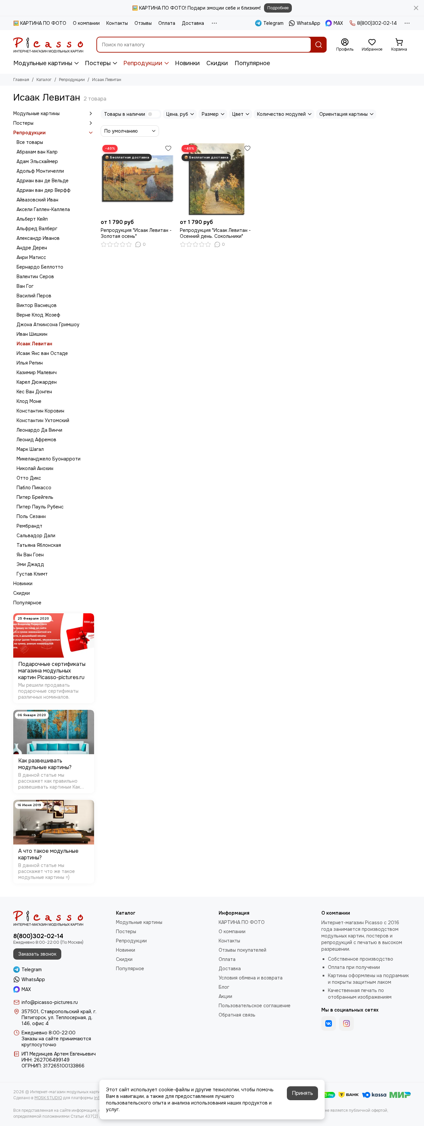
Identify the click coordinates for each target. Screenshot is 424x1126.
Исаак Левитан (34, 344)
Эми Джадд (30, 564)
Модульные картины (42, 63)
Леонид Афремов (36, 440)
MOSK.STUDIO (48, 1098)
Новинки (187, 63)
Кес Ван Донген (34, 392)
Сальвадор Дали (36, 536)
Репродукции (142, 63)
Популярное (252, 63)
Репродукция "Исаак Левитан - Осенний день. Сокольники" (215, 233)
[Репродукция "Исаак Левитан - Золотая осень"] (137, 179)
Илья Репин (30, 363)
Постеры (98, 63)
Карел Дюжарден (37, 382)
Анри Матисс (31, 257)
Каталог (44, 79)
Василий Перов (34, 296)
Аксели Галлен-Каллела (43, 209)
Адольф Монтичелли (40, 171)
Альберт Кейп (32, 219)
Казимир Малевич (37, 372)
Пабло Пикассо (34, 488)
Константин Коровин (40, 411)
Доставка (193, 23)
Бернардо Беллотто (40, 267)
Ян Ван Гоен (30, 555)
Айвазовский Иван (37, 200)
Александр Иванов (38, 238)
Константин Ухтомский (43, 420)
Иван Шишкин (32, 334)
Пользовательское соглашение (255, 1006)
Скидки (217, 63)
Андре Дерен (32, 248)
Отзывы (143, 23)
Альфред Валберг (37, 229)
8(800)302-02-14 (377, 23)
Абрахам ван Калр (37, 152)
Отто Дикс (29, 478)
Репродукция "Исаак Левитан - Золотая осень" (136, 233)
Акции (225, 996)
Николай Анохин (35, 468)
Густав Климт (32, 574)
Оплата (166, 23)
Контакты (117, 23)
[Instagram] (346, 1023)
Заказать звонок (37, 954)
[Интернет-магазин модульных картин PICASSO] (48, 45)
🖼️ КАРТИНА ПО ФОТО (39, 23)
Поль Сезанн (31, 516)
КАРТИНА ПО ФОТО (242, 922)
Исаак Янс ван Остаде (42, 353)
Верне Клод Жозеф (38, 315)
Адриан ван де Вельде (43, 181)
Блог (224, 987)
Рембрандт (29, 526)
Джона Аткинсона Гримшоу (48, 324)
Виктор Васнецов (37, 305)
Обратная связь (237, 1015)
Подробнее (278, 8)
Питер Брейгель (35, 497)
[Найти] (319, 45)
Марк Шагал (30, 449)
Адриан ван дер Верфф (44, 190)
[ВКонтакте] (328, 1023)
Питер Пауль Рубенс (40, 507)
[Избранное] (168, 148)
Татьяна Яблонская (39, 545)
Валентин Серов (35, 277)
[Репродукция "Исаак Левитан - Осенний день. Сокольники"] (216, 179)
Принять (302, 1093)
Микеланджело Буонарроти (48, 459)
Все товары (30, 142)
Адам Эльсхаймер (37, 161)
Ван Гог (25, 286)
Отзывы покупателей (242, 950)
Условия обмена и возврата (251, 978)
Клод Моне (29, 401)
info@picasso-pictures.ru (50, 1002)
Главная (21, 79)
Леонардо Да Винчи (39, 430)
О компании (86, 23)
